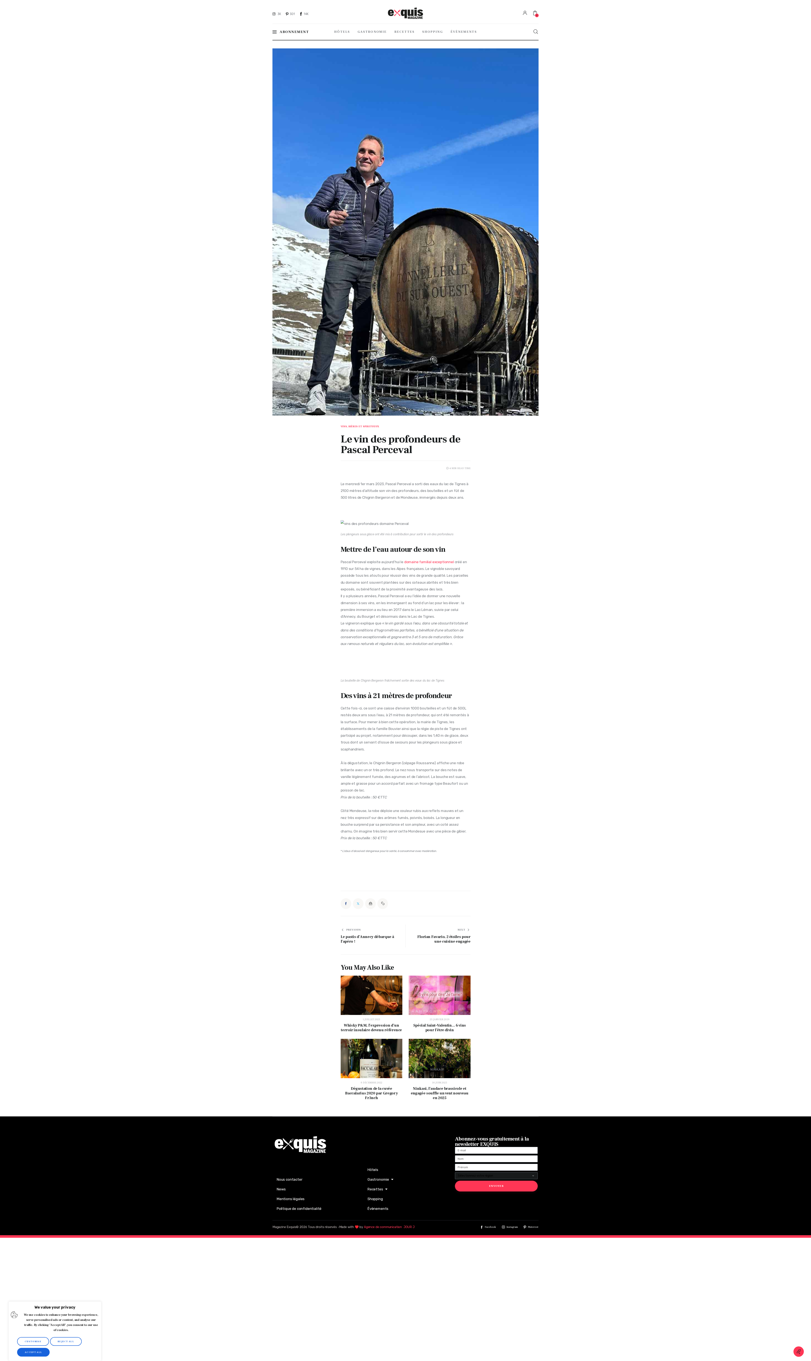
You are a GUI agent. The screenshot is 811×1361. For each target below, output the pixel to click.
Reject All (66, 1341)
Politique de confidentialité (299, 1208)
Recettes (375, 1189)
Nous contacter (289, 1179)
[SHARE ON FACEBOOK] (346, 903)
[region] (54, 1331)
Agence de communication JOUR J (389, 1227)
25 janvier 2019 (439, 1019)
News (281, 1189)
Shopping (375, 1199)
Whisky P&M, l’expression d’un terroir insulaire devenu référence (371, 1027)
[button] (382, 903)
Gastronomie (378, 1179)
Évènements (377, 1208)
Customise (33, 1341)
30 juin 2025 (439, 1082)
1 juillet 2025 (371, 1019)
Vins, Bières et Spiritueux (360, 426)
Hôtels (372, 1170)
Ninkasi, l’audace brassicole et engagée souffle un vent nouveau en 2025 (439, 1093)
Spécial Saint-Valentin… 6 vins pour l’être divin (439, 1027)
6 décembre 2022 (371, 1082)
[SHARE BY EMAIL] (370, 903)
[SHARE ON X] (358, 903)
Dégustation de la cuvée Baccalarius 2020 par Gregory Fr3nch (371, 1093)
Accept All (33, 1352)
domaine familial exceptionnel (429, 562)
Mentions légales (291, 1199)
